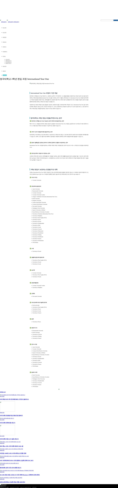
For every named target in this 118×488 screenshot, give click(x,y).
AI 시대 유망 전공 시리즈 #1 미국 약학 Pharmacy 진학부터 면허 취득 (20, 475)
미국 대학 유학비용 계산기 (7, 422)
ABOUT (4, 71)
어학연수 (4, 46)
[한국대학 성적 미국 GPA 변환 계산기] (9, 463)
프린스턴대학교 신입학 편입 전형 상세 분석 (12, 482)
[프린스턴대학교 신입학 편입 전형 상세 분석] (11, 477)
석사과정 (4, 32)
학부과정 (4, 75)
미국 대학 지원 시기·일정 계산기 (9, 439)
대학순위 (4, 42)
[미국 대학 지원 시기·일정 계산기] (7, 434)
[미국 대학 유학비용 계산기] (7, 418)
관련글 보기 (3, 392)
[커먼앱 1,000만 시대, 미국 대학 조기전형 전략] (11, 449)
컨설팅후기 (5, 51)
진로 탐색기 (7, 59)
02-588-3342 (34, 487)
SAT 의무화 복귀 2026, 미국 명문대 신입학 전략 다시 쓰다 (16, 460)
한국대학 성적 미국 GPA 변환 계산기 (10, 467)
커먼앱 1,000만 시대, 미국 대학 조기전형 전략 (13, 453)
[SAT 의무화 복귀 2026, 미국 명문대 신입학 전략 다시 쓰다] (14, 456)
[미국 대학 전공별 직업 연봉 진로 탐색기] (7, 411)
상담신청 (4, 66)
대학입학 (4, 37)
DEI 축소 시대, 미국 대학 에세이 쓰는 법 (11, 446)
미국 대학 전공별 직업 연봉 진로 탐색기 (11, 415)
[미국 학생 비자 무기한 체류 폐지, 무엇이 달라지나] (12, 394)
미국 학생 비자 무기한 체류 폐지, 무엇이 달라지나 (14, 399)
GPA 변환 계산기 (8, 62)
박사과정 (4, 27)
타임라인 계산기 (8, 63)
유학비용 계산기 (8, 60)
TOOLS (4, 56)
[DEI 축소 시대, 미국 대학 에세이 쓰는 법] (10, 441)
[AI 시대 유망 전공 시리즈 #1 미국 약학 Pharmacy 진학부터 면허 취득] (17, 470)
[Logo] (3, 21)
